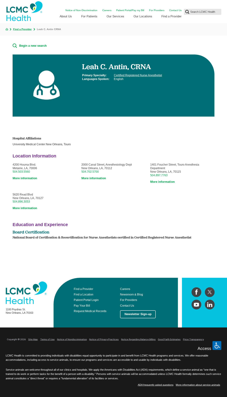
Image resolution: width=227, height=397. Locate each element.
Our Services (115, 16)
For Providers (156, 10)
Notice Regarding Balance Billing (138, 339)
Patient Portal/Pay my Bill (130, 10)
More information (25, 178)
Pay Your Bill (82, 305)
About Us (66, 16)
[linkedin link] (210, 304)
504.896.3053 (21, 201)
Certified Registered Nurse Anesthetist (138, 75)
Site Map (33, 339)
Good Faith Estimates (169, 339)
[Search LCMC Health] (187, 12)
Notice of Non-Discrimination (81, 10)
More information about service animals (198, 385)
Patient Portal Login (86, 299)
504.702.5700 (90, 171)
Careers (106, 10)
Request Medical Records (90, 311)
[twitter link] (210, 292)
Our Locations (143, 16)
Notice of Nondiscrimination (72, 339)
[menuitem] (66, 17)
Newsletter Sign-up (137, 314)
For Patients (89, 16)
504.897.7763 (159, 175)
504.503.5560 (21, 171)
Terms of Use (47, 339)
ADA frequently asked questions (155, 385)
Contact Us (175, 10)
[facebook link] (196, 292)
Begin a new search (33, 45)
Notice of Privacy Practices (104, 339)
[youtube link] (196, 304)
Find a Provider (171, 16)
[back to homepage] (7, 29)
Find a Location (83, 294)
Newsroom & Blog (131, 294)
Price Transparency (193, 339)
